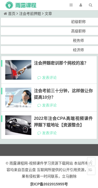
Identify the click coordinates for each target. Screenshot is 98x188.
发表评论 (49, 77)
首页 (11, 13)
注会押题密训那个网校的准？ (61, 63)
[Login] (80, 5)
